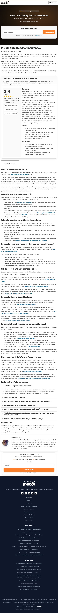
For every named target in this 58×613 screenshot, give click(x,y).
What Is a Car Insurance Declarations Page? (28, 552)
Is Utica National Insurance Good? (29, 589)
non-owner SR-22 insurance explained (36, 286)
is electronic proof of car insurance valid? (17, 320)
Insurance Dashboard (29, 509)
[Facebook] (22, 493)
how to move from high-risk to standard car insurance (34, 378)
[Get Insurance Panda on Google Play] (36, 493)
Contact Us (29, 503)
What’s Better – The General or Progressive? (28, 578)
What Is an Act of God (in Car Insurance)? (29, 540)
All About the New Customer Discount (29, 537)
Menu (51, 2)
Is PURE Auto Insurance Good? (29, 583)
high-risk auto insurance (24, 202)
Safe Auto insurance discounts (26, 304)
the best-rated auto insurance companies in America (31, 240)
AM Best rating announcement (26, 338)
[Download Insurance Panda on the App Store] (32, 493)
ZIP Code (29, 462)
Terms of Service (29, 520)
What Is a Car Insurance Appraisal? (29, 543)
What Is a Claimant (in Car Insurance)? (29, 532)
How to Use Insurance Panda (29, 506)
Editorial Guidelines (29, 512)
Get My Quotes (49, 32)
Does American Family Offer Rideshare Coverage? (29, 563)
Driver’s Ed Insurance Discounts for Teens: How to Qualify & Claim (29, 546)
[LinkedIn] (29, 493)
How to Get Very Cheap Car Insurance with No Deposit (29, 555)
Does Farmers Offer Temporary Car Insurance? (29, 569)
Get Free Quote (29, 469)
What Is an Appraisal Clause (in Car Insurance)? (29, 529)
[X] (26, 493)
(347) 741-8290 (39, 606)
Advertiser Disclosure (29, 515)
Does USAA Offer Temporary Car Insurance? (29, 572)
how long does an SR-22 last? (46, 213)
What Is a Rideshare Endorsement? (29, 549)
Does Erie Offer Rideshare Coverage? (29, 566)
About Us (29, 500)
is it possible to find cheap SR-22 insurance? (18, 293)
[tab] (29, 389)
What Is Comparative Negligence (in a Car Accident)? (29, 535)
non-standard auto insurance (20, 174)
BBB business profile (34, 346)
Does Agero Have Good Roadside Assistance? (29, 575)
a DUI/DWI (24, 215)
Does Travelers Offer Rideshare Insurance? (29, 586)
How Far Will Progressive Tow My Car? (29, 581)
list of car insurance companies (32, 371)
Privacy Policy (39, 35)
